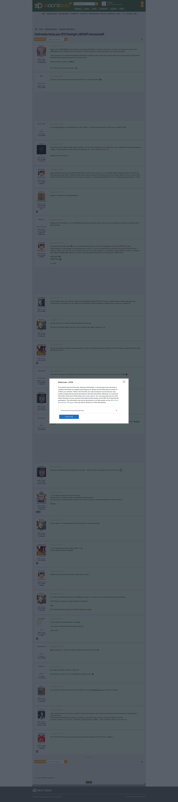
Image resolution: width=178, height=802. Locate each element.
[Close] (125, 382)
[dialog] (89, 401)
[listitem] (89, 410)
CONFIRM (69, 417)
